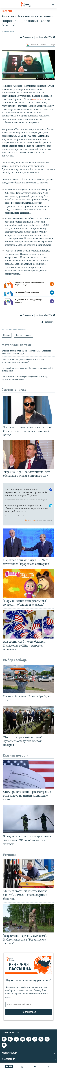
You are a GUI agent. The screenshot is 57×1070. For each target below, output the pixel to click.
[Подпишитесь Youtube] (22, 1039)
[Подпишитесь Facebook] (10, 1039)
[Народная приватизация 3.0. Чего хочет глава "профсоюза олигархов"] (28, 542)
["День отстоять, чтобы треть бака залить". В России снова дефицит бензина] (28, 873)
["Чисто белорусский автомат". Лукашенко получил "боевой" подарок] (28, 720)
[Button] (26, 37)
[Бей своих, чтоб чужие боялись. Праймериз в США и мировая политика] (28, 624)
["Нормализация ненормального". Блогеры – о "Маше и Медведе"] (28, 583)
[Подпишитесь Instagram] (34, 1039)
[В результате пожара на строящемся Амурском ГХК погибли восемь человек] (28, 819)
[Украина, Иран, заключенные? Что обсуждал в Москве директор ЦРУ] (28, 454)
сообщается (38, 99)
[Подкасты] (47, 1039)
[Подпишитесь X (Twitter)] (16, 1039)
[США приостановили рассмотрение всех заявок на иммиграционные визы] (28, 774)
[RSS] (40, 1039)
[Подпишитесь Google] (4, 1039)
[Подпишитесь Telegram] (28, 1039)
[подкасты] (22, 1066)
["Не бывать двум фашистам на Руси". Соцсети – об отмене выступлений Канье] (28, 410)
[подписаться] (4, 1045)
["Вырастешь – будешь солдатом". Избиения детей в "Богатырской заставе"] (28, 918)
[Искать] (48, 1066)
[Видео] (35, 1066)
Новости (7, 11)
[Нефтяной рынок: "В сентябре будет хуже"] (28, 679)
